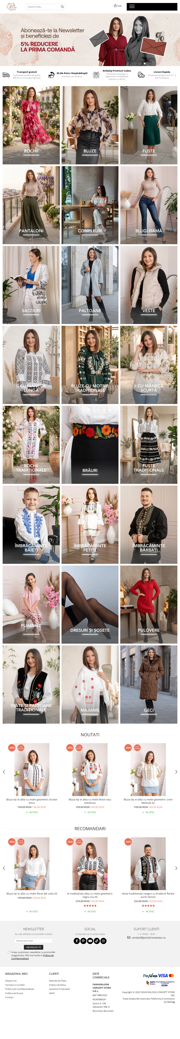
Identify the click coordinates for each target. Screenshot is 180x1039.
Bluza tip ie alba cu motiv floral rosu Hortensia (90, 801)
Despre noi (11, 980)
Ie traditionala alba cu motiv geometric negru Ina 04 (90, 895)
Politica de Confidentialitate (19, 989)
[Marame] (90, 684)
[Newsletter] (90, 39)
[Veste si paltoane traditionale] (31, 684)
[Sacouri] (31, 285)
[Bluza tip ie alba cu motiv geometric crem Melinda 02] (148, 769)
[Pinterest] (83, 941)
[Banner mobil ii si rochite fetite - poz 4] (90, 525)
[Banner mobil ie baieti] (31, 525)
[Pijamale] (31, 605)
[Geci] (148, 684)
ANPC (52, 993)
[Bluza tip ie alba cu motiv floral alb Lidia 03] (31, 863)
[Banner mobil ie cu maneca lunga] (31, 365)
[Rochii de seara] (31, 125)
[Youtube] (90, 941)
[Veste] (148, 285)
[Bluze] (90, 125)
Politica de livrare (14, 993)
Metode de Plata (57, 980)
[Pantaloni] (31, 205)
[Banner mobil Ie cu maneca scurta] (148, 365)
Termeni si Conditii (15, 984)
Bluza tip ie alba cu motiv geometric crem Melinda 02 (148, 801)
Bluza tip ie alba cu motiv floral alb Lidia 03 (32, 893)
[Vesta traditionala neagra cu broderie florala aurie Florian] (148, 863)
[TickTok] (97, 941)
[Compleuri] (90, 205)
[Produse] (132, 7)
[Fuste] (148, 125)
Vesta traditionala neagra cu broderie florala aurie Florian (148, 895)
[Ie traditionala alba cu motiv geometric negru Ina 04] (90, 863)
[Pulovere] (148, 605)
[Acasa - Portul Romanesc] (12, 7)
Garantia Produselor (59, 989)
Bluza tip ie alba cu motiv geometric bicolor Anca (31, 801)
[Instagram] (103, 941)
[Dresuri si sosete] (90, 605)
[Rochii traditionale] (31, 445)
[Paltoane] (90, 285)
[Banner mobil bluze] (90, 365)
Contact (9, 997)
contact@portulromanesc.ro (148, 937)
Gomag (171, 1001)
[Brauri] (90, 445)
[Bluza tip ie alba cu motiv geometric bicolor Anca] (31, 769)
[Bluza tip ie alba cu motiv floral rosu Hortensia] (90, 769)
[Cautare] (62, 7)
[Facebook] (77, 941)
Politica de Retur (57, 984)
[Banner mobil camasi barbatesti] (148, 525)
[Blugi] (148, 205)
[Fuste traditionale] (148, 445)
